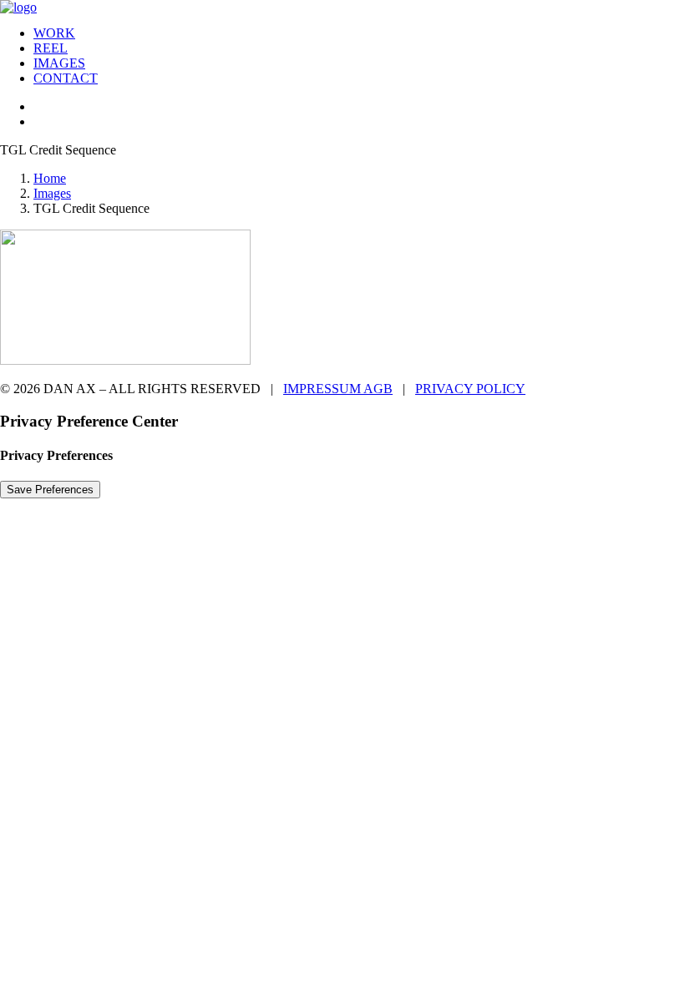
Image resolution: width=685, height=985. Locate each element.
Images (59, 63)
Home (49, 178)
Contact (65, 78)
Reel (50, 48)
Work (54, 33)
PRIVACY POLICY (470, 388)
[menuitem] (359, 33)
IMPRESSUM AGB (338, 388)
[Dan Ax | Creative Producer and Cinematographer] (342, 6)
